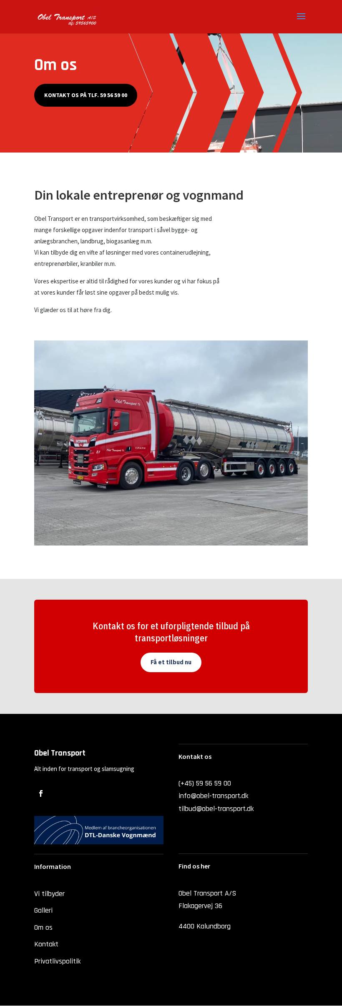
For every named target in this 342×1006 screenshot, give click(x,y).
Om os (43, 927)
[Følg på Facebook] (41, 793)
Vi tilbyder (49, 893)
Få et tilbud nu (171, 662)
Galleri (43, 910)
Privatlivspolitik (57, 961)
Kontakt (46, 944)
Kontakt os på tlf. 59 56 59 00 (85, 95)
